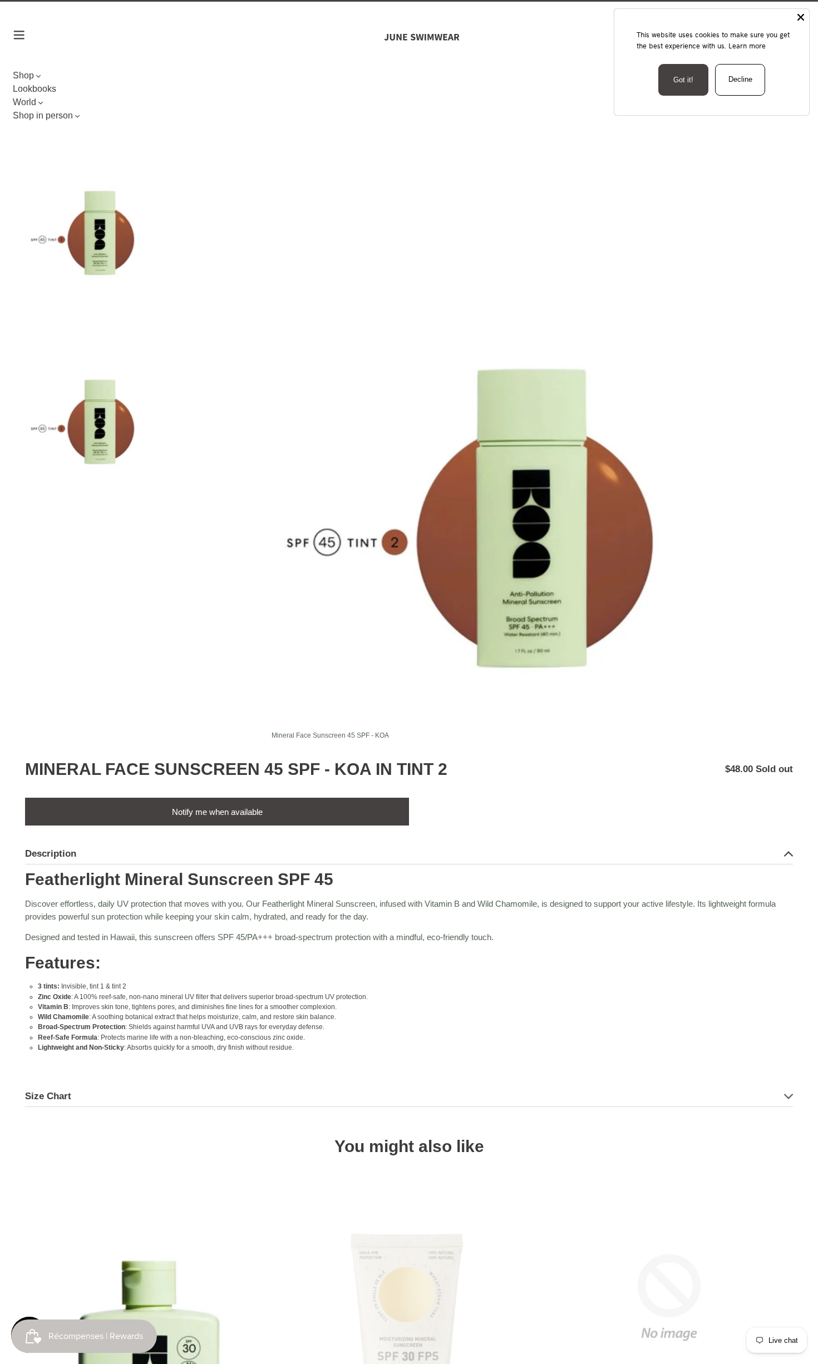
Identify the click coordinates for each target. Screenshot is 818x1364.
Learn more (747, 46)
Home (34, 107)
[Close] (800, 17)
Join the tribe (409, 1042)
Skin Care (67, 107)
